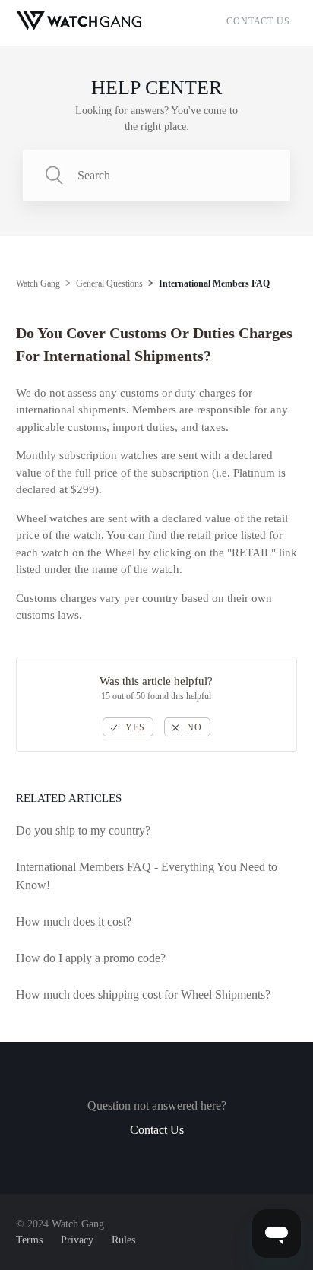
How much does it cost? (73, 921)
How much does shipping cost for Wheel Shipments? (143, 994)
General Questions (109, 283)
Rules (123, 1240)
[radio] (128, 726)
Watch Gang (38, 283)
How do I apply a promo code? (91, 958)
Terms (29, 1240)
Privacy (77, 1240)
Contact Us (258, 21)
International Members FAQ (214, 283)
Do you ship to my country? (83, 830)
